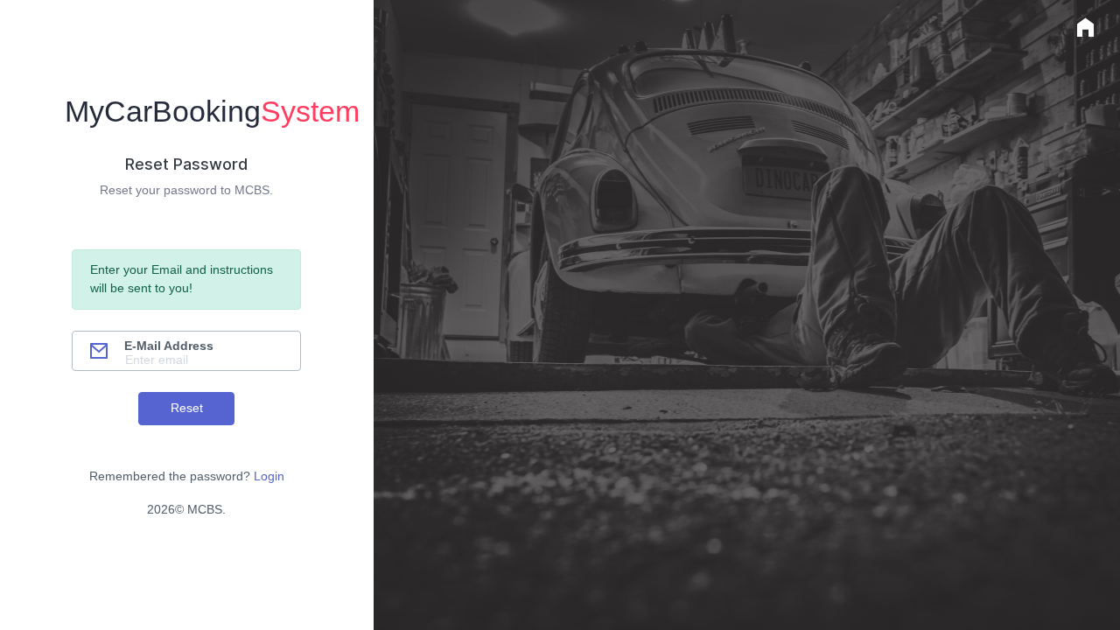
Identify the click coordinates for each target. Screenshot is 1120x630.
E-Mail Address (169, 346)
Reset (187, 408)
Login (269, 476)
